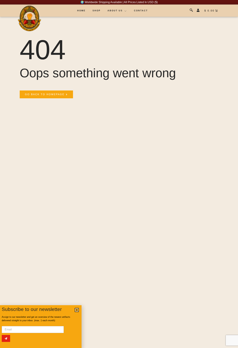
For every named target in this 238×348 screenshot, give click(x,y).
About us (115, 10)
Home (81, 10)
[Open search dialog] (191, 10)
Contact (141, 10)
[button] (76, 310)
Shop (97, 10)
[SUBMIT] (6, 338)
